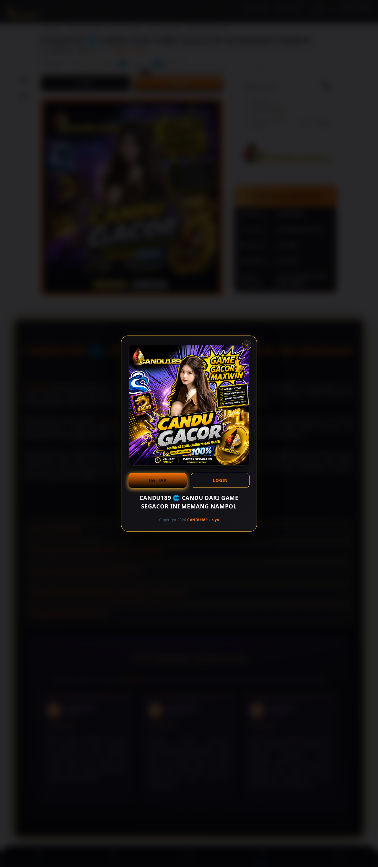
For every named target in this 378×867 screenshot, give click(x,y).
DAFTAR (158, 480)
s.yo (215, 519)
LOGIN (220, 480)
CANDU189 (197, 519)
